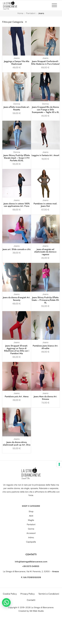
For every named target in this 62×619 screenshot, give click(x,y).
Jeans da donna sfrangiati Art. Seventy (16, 299)
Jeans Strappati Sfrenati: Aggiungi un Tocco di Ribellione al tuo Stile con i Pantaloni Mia (16, 349)
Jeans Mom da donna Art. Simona (45, 398)
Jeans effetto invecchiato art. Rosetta (17, 108)
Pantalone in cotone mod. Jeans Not (45, 205)
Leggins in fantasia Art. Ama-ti (45, 155)
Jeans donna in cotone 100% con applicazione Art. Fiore (17, 205)
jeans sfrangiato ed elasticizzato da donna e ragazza (45, 252)
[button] (56, 5)
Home (20, 13)
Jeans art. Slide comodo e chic (17, 249)
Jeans (17, 58)
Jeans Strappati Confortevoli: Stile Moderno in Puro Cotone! (45, 63)
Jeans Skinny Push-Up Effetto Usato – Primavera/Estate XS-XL (45, 300)
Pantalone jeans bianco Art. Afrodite (45, 347)
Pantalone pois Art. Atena (16, 396)
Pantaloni (30, 13)
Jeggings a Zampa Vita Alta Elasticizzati (16, 63)
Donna (16, 103)
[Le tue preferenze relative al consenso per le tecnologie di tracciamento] (59, 464)
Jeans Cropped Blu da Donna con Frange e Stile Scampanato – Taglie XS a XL (45, 109)
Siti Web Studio (37, 611)
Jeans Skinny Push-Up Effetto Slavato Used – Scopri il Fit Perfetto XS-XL (16, 158)
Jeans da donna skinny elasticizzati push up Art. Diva (16, 443)
